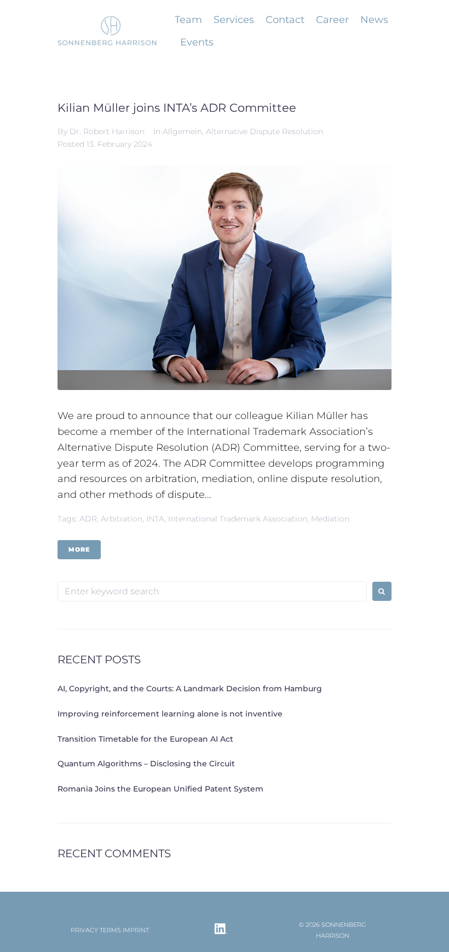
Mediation (330, 519)
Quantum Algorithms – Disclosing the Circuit (147, 764)
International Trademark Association (237, 519)
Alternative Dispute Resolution (264, 131)
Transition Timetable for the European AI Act (145, 739)
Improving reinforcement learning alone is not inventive (170, 714)
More (79, 549)
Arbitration (121, 519)
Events (197, 42)
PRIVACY (84, 930)
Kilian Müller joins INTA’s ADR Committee (176, 107)
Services (234, 20)
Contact (285, 20)
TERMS (110, 930)
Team (188, 20)
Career (332, 20)
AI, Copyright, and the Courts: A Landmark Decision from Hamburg (189, 688)
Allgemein (182, 131)
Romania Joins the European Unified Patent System (160, 789)
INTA (155, 519)
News (374, 20)
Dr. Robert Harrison (107, 131)
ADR (88, 519)
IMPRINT (136, 930)
